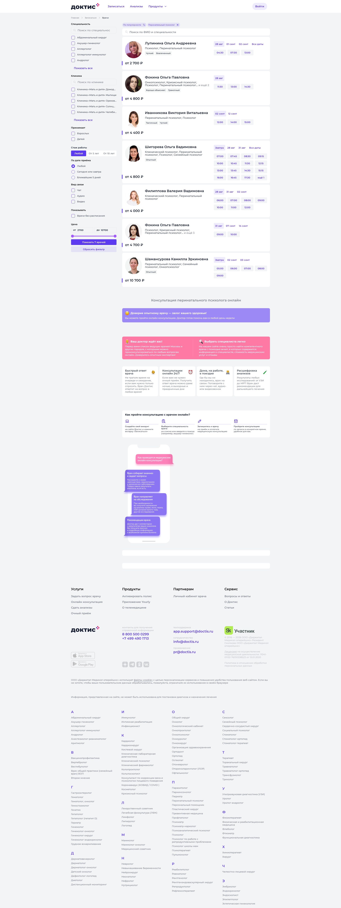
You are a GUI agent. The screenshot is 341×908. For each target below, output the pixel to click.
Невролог (127, 864)
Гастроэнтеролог (81, 793)
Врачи (105, 18)
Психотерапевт (181, 850)
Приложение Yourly (136, 602)
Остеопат (177, 760)
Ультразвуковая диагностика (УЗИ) (243, 794)
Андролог (77, 734)
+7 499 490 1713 (135, 638)
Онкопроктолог (181, 730)
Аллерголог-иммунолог (85, 730)
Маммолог (127, 840)
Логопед (126, 825)
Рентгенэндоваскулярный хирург (192, 882)
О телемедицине (134, 607)
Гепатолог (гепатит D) (84, 818)
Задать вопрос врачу (86, 596)
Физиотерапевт (231, 817)
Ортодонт (178, 751)
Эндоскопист (230, 895)
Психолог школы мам (185, 846)
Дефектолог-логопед (83, 876)
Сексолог (228, 717)
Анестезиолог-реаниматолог (88, 739)
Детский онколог (81, 871)
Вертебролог (79, 762)
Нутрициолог (129, 885)
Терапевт (228, 758)
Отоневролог (180, 764)
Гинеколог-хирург (82, 835)
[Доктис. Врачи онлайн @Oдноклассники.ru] (139, 664)
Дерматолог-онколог (84, 867)
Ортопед (177, 756)
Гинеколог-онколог (82, 831)
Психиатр (178, 822)
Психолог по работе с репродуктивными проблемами (191, 840)
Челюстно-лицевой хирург (238, 871)
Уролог (226, 798)
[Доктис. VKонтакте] (146, 664)
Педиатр (177, 796)
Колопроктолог (130, 769)
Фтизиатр (228, 833)
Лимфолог (127, 817)
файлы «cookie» (143, 680)
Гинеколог (77, 827)
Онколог (177, 722)
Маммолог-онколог (133, 844)
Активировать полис (137, 596)
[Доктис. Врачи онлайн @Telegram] (132, 664)
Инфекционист (130, 726)
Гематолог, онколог (82, 801)
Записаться (91, 18)
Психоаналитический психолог (191, 830)
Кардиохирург (130, 745)
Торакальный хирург (235, 762)
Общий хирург (181, 717)
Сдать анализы (81, 607)
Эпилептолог (230, 899)
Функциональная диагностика (241, 837)
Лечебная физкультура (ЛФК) (139, 812)
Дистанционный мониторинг (89, 884)
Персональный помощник (188, 805)
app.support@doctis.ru (193, 631)
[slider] (72, 236)
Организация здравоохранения (191, 747)
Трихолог (228, 779)
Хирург (226, 856)
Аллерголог (78, 726)
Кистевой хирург (131, 749)
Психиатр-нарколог (184, 826)
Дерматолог (78, 863)
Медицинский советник (136, 849)
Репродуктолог (181, 886)
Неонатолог (128, 876)
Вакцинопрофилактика (85, 758)
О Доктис (231, 602)
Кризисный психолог (134, 793)
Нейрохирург (129, 872)
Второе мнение (80, 778)
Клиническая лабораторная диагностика (138, 755)
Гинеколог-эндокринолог (86, 839)
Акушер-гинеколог (82, 722)
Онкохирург (179, 743)
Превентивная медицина (187, 813)
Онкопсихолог (181, 734)
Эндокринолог (231, 891)
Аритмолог (78, 743)
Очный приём (81, 613)
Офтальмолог (180, 773)
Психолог (177, 834)
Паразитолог (180, 788)
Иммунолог (128, 717)
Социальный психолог (236, 730)
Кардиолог (128, 741)
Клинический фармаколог (137, 765)
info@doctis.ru (186, 642)
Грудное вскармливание (86, 844)
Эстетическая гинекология (238, 903)
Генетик (76, 810)
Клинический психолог (135, 761)
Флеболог (228, 829)
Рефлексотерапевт (183, 891)
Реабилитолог (180, 869)
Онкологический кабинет (187, 726)
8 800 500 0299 (135, 634)
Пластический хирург (185, 809)
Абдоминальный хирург (86, 717)
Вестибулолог (79, 766)
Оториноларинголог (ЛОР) (188, 768)
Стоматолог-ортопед (234, 739)
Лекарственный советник (137, 808)
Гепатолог (77, 814)
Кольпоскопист (130, 773)
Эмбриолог (229, 886)
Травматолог (230, 766)
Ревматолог (179, 873)
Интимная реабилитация (136, 722)
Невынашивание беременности (141, 868)
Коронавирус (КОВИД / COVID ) (140, 785)
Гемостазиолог (80, 805)
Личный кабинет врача (189, 596)
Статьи (229, 607)
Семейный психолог (234, 722)
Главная (75, 18)
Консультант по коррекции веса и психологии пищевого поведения (142, 779)
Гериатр (76, 822)
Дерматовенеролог (83, 859)
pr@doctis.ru (184, 652)
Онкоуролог (179, 739)
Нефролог (127, 881)
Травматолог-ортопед (235, 771)
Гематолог (77, 797)
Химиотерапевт (231, 852)
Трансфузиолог (231, 775)
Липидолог (128, 821)
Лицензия (230, 651)
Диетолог (77, 880)
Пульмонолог (180, 854)
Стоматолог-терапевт (235, 743)
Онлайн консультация (87, 602)
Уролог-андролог (232, 802)
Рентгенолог (179, 878)
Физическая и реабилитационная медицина (243, 823)
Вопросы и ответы (237, 596)
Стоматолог (229, 734)
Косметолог (128, 789)
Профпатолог (180, 817)
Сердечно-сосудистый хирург (240, 726)
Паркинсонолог (181, 792)
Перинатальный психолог (188, 800)
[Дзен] (125, 664)
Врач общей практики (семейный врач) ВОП (91, 772)
